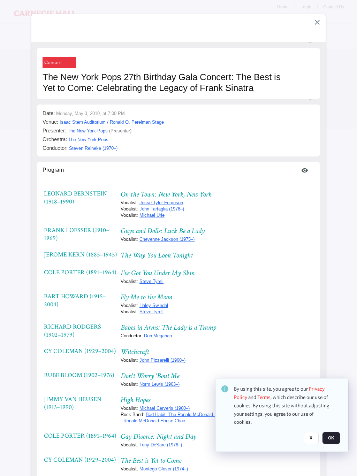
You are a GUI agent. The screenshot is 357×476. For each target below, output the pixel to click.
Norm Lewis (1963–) (159, 384)
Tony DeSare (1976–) (160, 444)
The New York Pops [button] (88, 130)
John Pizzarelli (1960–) (162, 360)
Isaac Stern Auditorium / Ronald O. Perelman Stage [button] (112, 122)
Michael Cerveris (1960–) (164, 408)
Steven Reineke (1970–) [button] (93, 148)
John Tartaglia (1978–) (161, 209)
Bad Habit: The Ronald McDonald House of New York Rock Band (211, 414)
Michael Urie (152, 215)
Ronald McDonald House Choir (154, 420)
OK (331, 438)
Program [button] (53, 170)
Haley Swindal (153, 305)
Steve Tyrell (151, 281)
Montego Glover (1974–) (163, 468)
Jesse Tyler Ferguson (161, 202)
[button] (317, 22)
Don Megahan (158, 335)
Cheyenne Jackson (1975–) (167, 239)
